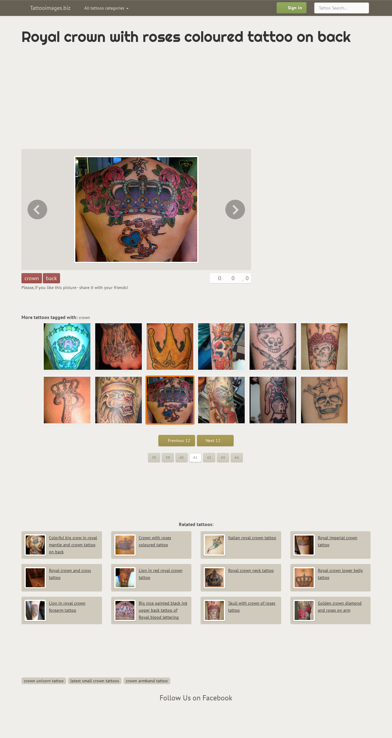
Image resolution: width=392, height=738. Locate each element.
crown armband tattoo (147, 681)
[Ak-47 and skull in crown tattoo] (273, 347)
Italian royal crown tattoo (252, 537)
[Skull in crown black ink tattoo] (324, 400)
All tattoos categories (105, 8)
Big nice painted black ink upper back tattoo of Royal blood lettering (163, 610)
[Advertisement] (169, 97)
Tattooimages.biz (49, 7)
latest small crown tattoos (94, 681)
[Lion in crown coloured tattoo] (36, 209)
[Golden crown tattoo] (170, 347)
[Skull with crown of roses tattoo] (324, 347)
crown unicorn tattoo (44, 681)
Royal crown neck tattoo (251, 570)
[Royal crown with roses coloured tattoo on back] (170, 400)
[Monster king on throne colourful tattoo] (236, 209)
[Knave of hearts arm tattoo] (273, 400)
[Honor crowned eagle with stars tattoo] (67, 347)
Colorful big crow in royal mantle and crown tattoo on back (73, 544)
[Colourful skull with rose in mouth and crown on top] (222, 347)
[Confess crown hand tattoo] (119, 347)
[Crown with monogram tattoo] (67, 400)
